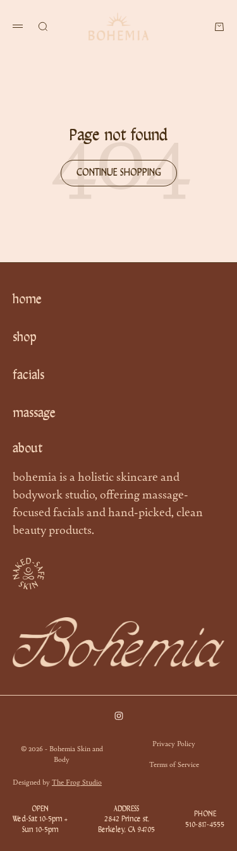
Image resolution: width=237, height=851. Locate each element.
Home (27, 300)
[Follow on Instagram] (119, 716)
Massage (34, 413)
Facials (28, 376)
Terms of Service (174, 764)
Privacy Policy (173, 743)
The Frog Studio (77, 781)
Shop (25, 338)
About (28, 449)
